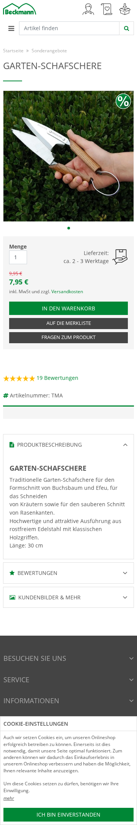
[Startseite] (19, 8)
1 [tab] (68, 228)
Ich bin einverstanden (68, 814)
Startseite (13, 50)
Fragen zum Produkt (68, 337)
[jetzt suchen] (126, 28)
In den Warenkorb (72, 308)
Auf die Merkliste (68, 323)
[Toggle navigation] (11, 28)
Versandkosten (67, 291)
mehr (8, 798)
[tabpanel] (68, 156)
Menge (18, 246)
